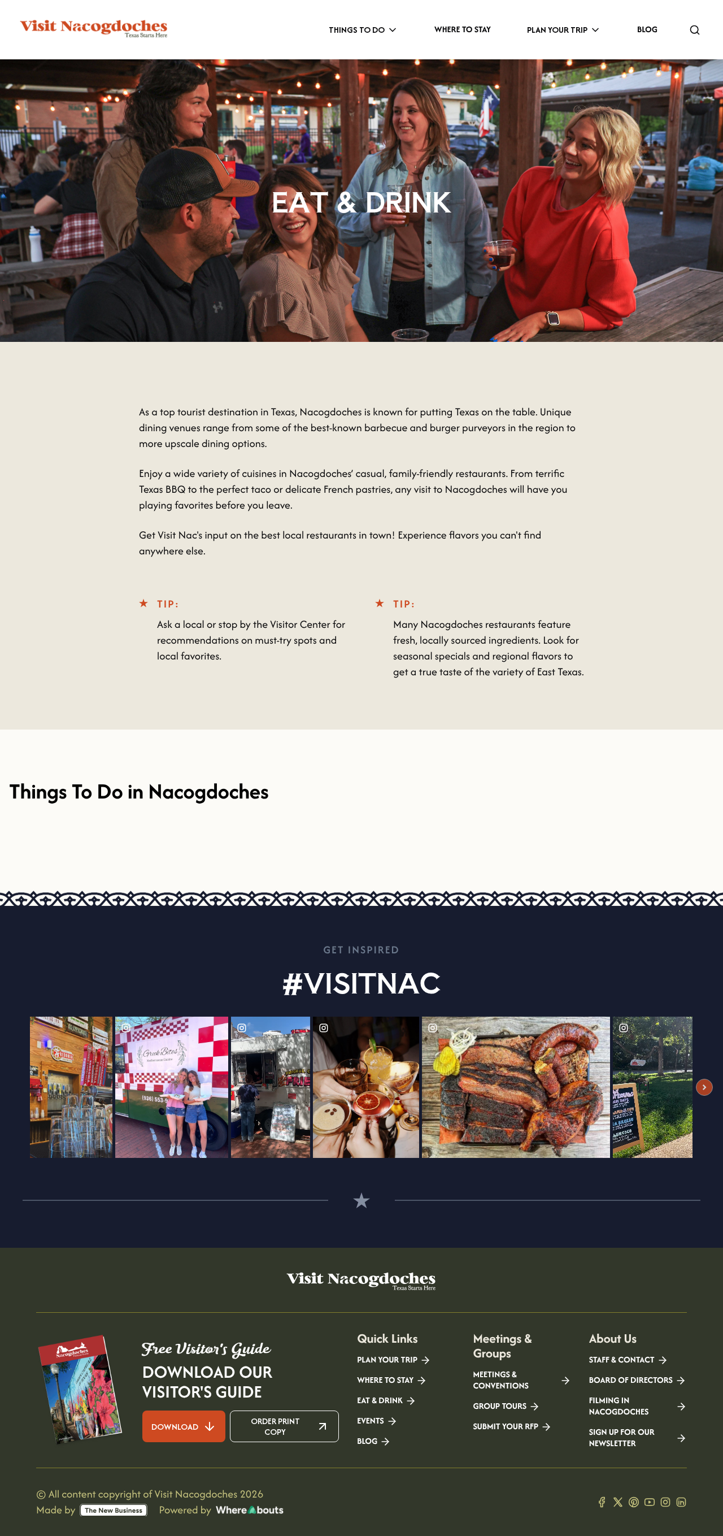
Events (370, 1421)
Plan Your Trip (557, 30)
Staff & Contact (622, 1360)
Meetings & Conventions (500, 1380)
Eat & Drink (380, 1401)
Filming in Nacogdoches (619, 1406)
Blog (647, 30)
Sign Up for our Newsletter (622, 1438)
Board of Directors (631, 1380)
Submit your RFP (505, 1427)
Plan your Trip (387, 1360)
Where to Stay (462, 30)
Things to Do (357, 30)
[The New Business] (113, 1510)
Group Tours (499, 1406)
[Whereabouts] (250, 1510)
